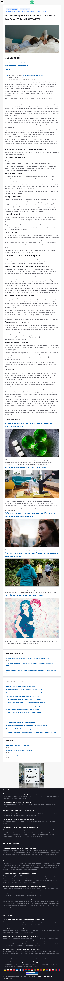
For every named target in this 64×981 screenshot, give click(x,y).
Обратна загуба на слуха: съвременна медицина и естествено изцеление (27, 715)
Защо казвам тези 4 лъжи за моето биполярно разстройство (24, 719)
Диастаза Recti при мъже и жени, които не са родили (18, 810)
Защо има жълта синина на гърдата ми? (18, 745)
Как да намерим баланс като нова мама (26, 467)
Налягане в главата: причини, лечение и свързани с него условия (25, 702)
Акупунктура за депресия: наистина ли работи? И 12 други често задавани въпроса (31, 732)
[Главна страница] (32, 2)
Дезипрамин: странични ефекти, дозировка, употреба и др (20, 936)
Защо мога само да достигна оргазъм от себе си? (20, 686)
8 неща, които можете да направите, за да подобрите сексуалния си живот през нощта (31, 670)
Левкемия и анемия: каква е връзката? (17, 755)
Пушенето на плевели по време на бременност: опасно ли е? (24, 692)
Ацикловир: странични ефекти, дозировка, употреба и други (24, 689)
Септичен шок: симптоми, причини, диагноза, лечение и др (20, 827)
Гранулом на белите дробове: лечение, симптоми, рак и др (23, 706)
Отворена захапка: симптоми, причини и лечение (20, 722)
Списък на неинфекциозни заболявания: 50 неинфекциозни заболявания (24, 886)
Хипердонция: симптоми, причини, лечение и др (17, 928)
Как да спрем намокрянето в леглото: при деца (17, 802)
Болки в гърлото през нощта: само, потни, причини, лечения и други (26, 725)
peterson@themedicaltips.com (34, 75)
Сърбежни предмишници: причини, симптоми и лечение (19, 873)
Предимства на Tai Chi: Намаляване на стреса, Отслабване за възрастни (27, 729)
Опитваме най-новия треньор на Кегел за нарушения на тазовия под (23, 919)
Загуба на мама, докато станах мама (24, 595)
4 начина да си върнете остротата (16, 65)
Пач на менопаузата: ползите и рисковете (15, 860)
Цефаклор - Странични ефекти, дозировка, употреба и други (21, 962)
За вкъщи (8, 69)
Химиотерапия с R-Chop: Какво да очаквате (19, 750)
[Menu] (2, 2)
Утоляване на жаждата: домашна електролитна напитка (22, 696)
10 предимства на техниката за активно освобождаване (22, 709)
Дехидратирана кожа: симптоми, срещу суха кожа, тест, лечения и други (27, 658)
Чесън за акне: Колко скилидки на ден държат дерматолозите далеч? (23, 899)
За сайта (34, 976)
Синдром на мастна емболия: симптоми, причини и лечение (23, 712)
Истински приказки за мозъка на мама (18, 62)
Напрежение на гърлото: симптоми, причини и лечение (19, 848)
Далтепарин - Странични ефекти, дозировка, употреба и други (21, 949)
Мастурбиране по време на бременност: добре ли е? (19, 819)
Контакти (40, 976)
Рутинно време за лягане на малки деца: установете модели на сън (23, 794)
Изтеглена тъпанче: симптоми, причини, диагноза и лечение (24, 699)
